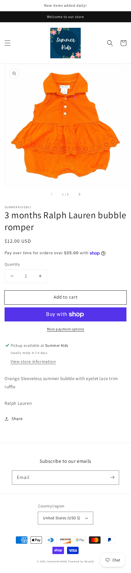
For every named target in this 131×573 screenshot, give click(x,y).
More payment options (65, 329)
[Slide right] (79, 194)
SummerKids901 (57, 561)
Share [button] (17, 418)
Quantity (12, 264)
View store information (33, 361)
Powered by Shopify (81, 561)
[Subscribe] (112, 477)
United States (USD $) (61, 517)
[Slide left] (51, 194)
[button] (7, 43)
